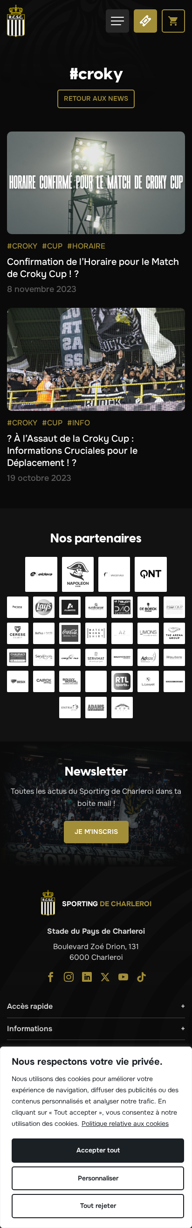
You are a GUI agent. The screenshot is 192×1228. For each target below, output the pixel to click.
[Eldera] (41, 574)
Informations (29, 1029)
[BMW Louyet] (148, 681)
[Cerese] (17, 633)
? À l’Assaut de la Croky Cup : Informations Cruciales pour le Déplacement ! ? (72, 451)
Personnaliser (98, 1178)
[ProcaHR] (122, 657)
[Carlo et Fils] (70, 657)
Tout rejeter (98, 1205)
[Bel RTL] (96, 681)
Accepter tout (98, 1150)
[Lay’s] (44, 607)
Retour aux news (96, 98)
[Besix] (17, 681)
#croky (22, 246)
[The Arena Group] (174, 633)
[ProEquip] (174, 607)
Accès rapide (30, 1006)
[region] (96, 1137)
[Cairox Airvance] (44, 681)
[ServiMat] (96, 657)
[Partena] (17, 607)
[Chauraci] (17, 657)
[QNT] (150, 574)
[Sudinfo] (174, 681)
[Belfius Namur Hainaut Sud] (44, 633)
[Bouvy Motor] (70, 681)
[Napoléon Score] (78, 574)
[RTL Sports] (122, 681)
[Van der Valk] (114, 574)
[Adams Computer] (96, 707)
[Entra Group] (70, 707)
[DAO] (122, 607)
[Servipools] (44, 657)
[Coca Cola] (70, 633)
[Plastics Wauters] (174, 657)
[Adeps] (148, 657)
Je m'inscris (96, 831)
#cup (52, 246)
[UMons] (148, 633)
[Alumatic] (70, 607)
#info (78, 423)
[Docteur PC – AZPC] (122, 633)
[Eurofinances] (96, 607)
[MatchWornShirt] (96, 633)
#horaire (86, 246)
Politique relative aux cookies (125, 1123)
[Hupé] (122, 707)
